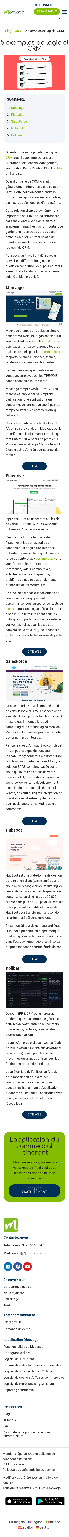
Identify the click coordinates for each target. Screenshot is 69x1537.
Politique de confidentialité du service (29, 1469)
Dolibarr (16, 135)
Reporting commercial (19, 1390)
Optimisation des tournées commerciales (32, 1365)
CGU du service (13, 1464)
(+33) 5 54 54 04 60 (32, 1245)
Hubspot (17, 128)
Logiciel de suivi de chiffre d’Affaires (29, 1371)
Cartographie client (17, 1353)
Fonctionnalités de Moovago (23, 1346)
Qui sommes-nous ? (17, 1287)
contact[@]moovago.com (28, 1253)
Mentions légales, (15, 1454)
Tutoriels (10, 1420)
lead (9, 609)
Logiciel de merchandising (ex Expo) (29, 1384)
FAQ (6, 1426)
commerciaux (50, 352)
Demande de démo (17, 1329)
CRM (18, 31)
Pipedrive (17, 114)
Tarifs (8, 1305)
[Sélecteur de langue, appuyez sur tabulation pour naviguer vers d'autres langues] (58, 18)
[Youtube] (27, 1266)
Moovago (17, 108)
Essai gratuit (12, 1322)
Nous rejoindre (14, 1293)
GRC (60, 168)
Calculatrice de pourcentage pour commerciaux (27, 1434)
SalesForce (19, 121)
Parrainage (11, 1299)
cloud (46, 341)
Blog (8, 31)
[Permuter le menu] (64, 11)
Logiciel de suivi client (19, 1359)
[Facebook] (17, 1266)
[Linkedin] (8, 1266)
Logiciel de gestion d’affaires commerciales (34, 1377)
